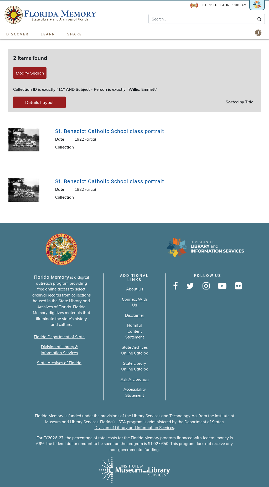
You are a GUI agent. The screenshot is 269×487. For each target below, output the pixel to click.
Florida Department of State (59, 336)
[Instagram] (206, 286)
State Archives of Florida (59, 362)
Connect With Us (134, 302)
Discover (17, 34)
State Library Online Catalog (134, 366)
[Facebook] (175, 286)
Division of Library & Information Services (59, 349)
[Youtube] (222, 286)
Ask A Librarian (135, 379)
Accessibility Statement (134, 392)
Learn (48, 34)
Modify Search (30, 73)
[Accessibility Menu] (259, 32)
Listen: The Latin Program (223, 5)
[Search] (259, 19)
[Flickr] (238, 286)
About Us (134, 289)
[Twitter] (190, 286)
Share (74, 34)
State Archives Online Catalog (134, 350)
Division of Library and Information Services (134, 427)
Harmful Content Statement (134, 331)
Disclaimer (134, 315)
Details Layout (39, 102)
